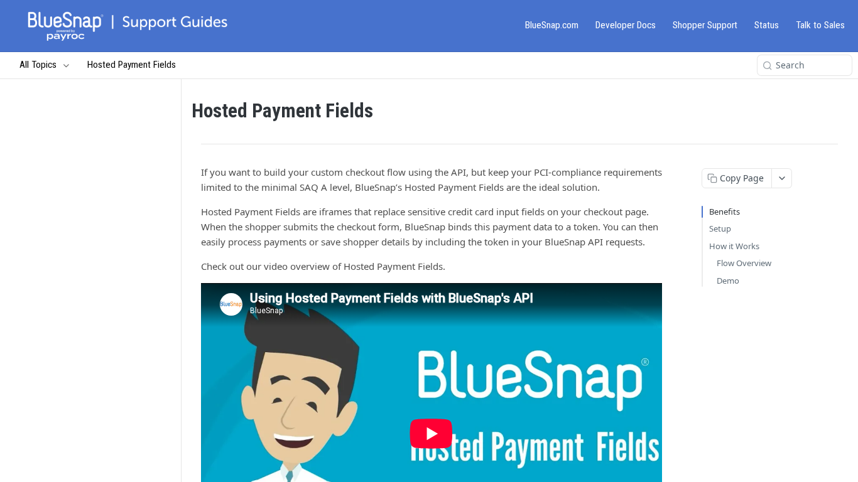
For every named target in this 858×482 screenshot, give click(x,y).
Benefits (724, 211)
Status (766, 25)
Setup (720, 228)
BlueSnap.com (551, 25)
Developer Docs (625, 25)
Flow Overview (744, 263)
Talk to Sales (820, 25)
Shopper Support (705, 25)
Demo (728, 280)
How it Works (734, 246)
